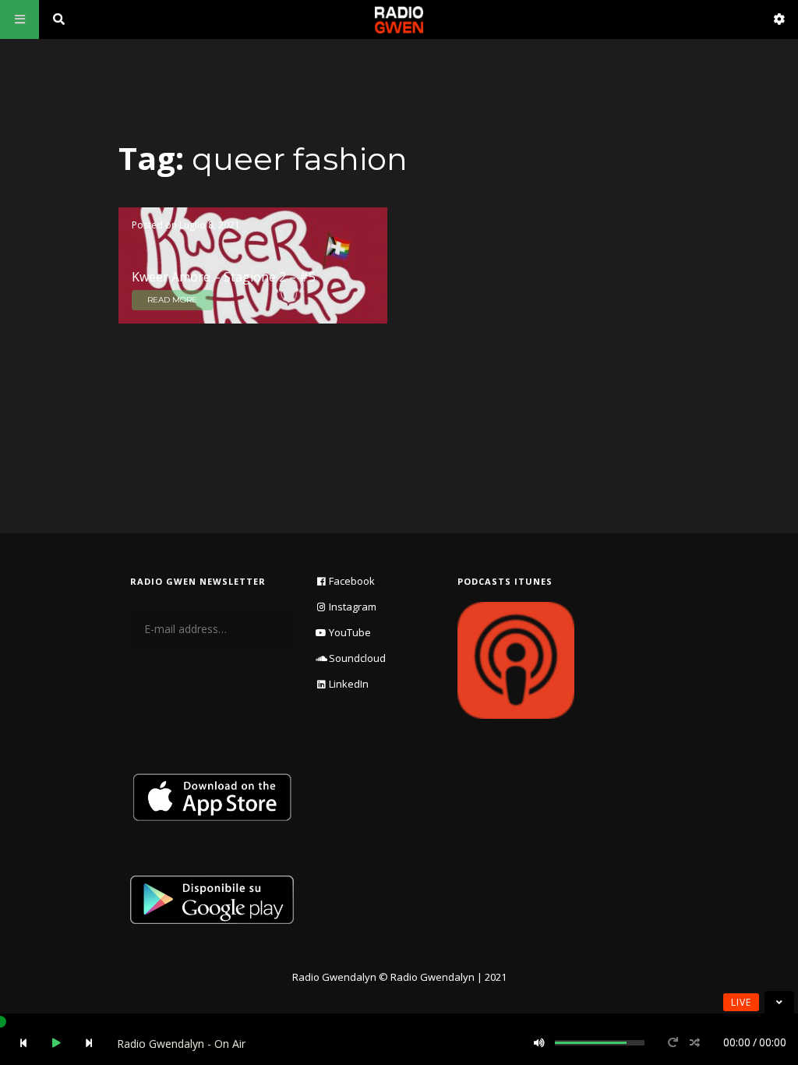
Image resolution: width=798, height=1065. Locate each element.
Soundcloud (357, 658)
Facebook (352, 581)
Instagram (352, 607)
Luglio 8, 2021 (209, 225)
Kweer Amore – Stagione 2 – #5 (224, 276)
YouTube (350, 632)
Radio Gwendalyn (334, 977)
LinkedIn (349, 684)
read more (172, 300)
